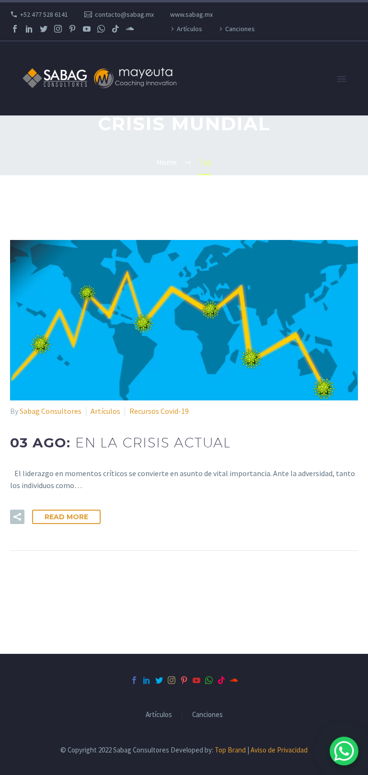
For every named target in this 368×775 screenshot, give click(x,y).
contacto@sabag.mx (124, 14)
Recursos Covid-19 (159, 411)
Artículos (189, 28)
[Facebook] (15, 29)
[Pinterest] (72, 29)
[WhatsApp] (101, 29)
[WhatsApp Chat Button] (344, 751)
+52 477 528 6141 (44, 14)
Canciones (240, 28)
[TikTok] (115, 29)
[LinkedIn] (29, 29)
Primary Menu (341, 79)
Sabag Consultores (50, 411)
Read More (66, 517)
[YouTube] (87, 29)
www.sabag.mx (191, 14)
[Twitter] (43, 29)
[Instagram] (58, 29)
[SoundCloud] (130, 29)
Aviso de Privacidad (279, 749)
